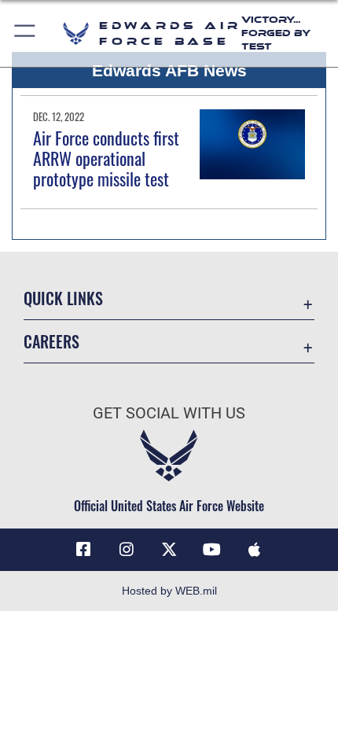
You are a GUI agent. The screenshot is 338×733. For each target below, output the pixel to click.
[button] (25, 33)
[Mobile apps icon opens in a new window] (254, 550)
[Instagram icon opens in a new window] (126, 550)
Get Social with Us (169, 413)
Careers (51, 341)
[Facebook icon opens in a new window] (83, 550)
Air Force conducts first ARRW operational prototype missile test (106, 158)
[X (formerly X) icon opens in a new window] (169, 550)
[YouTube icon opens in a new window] (211, 550)
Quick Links (63, 298)
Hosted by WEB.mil (169, 590)
